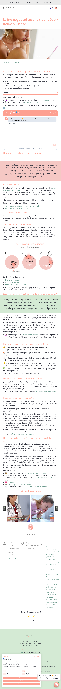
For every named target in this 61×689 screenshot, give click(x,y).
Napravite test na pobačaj (38, 487)
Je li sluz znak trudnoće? (14, 282)
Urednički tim (13, 559)
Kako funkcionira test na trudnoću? (17, 208)
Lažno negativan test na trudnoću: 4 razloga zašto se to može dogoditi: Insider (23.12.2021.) (52, 565)
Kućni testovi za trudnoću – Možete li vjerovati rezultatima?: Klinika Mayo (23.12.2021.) (52, 552)
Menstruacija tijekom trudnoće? (16, 284)
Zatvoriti (50, 2)
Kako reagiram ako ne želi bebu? (19, 484)
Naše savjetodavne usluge (31, 649)
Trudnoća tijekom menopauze (23, 434)
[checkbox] (4, 671)
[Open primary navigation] (59, 8)
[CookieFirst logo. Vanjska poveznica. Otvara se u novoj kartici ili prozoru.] (3, 658)
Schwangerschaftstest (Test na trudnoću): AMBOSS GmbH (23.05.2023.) (52, 603)
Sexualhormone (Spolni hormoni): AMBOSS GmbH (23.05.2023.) (51, 593)
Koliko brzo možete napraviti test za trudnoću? (22, 206)
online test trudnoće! (30, 335)
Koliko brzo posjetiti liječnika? (36, 473)
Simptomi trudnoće (12, 280)
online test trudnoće (45, 100)
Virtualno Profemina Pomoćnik (32, 652)
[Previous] (4, 508)
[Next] (56, 508)
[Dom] (9, 8)
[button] (5, 656)
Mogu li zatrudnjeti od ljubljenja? (19, 482)
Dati (56, 7)
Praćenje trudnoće (31, 102)
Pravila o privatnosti (35, 656)
